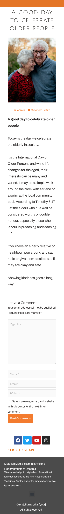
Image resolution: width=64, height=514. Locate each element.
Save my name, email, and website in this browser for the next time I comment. (31, 406)
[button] (32, 494)
